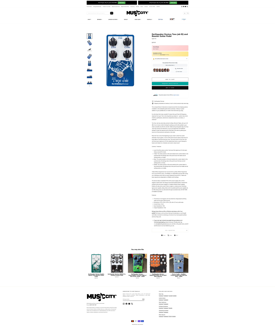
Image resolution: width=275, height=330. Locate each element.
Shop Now (121, 2)
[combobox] (98, 13)
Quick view (96, 271)
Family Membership (97, 6)
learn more (176, 95)
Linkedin (174, 295)
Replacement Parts (125, 6)
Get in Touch (162, 54)
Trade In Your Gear (106, 6)
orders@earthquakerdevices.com (163, 224)
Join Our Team (152, 6)
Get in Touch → (156, 48)
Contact (146, 6)
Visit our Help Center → (170, 65)
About (142, 6)
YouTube (171, 295)
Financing (132, 6)
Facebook (161, 295)
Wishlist (158, 6)
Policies (137, 6)
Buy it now (170, 87)
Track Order (89, 6)
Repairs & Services (116, 6)
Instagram (166, 295)
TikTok (170, 316)
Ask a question (170, 230)
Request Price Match (170, 83)
